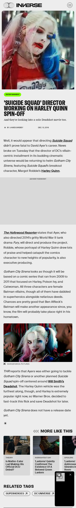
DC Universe (42, 493)
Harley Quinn (50, 171)
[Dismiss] (70, 474)
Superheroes (15, 493)
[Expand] (59, 474)
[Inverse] (29, 5)
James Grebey (16, 127)
